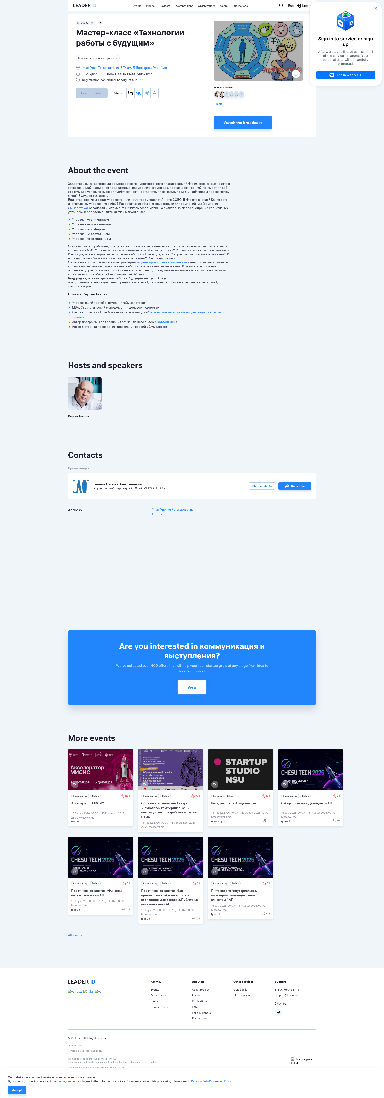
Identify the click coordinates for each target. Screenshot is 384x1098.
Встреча (217, 796)
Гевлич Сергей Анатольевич (118, 484)
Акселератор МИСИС (87, 803)
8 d (338, 795)
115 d (127, 795)
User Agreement (67, 1081)
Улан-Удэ (89, 68)
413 (268, 913)
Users (224, 6)
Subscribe (298, 486)
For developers (201, 1013)
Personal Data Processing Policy (211, 1081)
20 (268, 820)
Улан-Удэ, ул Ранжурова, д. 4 (174, 509)
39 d (197, 795)
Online (95, 796)
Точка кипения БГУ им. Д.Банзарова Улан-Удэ (132, 68)
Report (218, 104)
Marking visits (242, 995)
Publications (240, 6)
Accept (17, 1090)
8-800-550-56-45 (287, 989)
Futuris (157, 514)
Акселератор (80, 796)
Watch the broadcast (242, 122)
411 (338, 820)
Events (137, 6)
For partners (199, 1018)
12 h (268, 795)
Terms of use (75, 1044)
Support (280, 982)
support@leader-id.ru (288, 995)
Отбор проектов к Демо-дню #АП (306, 803)
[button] (171, 982)
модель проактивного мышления (162, 262)
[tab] (171, 982)
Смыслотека (77, 208)
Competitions (184, 6)
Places (150, 6)
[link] (100, 787)
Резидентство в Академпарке (233, 803)
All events (75, 935)
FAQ (194, 1007)
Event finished (92, 93)
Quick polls (240, 989)
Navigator (165, 6)
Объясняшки (166, 322)
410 (128, 908)
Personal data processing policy (85, 1050)
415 (198, 917)
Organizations (206, 6)
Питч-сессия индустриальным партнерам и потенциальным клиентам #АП (234, 895)
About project (200, 989)
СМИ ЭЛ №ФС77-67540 (112, 1067)
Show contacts (262, 486)
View (192, 687)
